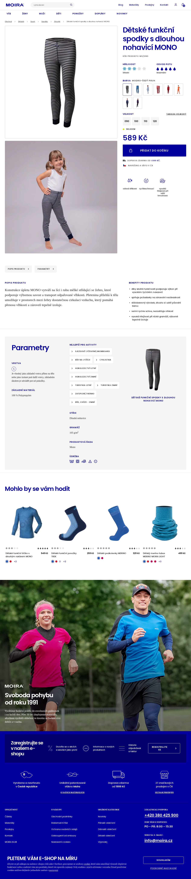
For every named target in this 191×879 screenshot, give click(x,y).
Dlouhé (57, 22)
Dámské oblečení (107, 829)
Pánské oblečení (106, 822)
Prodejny (149, 4)
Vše (9, 13)
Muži (42, 13)
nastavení (53, 870)
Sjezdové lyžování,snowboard (92, 351)
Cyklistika (105, 360)
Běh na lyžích (82, 360)
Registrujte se (159, 748)
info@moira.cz (158, 840)
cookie (87, 863)
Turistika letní (83, 385)
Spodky (45, 22)
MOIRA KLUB (11, 841)
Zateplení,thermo (84, 393)
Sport (32, 22)
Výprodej (102, 841)
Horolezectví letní (85, 368)
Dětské (21, 22)
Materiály (134, 4)
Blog (120, 4)
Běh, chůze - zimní (85, 402)
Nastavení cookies (60, 841)
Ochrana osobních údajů (64, 829)
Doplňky (100, 13)
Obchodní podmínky (61, 816)
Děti (58, 13)
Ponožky (78, 13)
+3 (160, 561)
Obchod (8, 22)
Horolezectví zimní (85, 376)
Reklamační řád (59, 822)
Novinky (122, 13)
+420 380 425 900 (161, 815)
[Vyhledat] (72, 5)
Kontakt (164, 4)
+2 (15, 561)
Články (8, 816)
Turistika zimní (109, 385)
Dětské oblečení (106, 835)
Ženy (25, 13)
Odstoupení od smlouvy (63, 835)
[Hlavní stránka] (15, 4)
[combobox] (50, 5)
